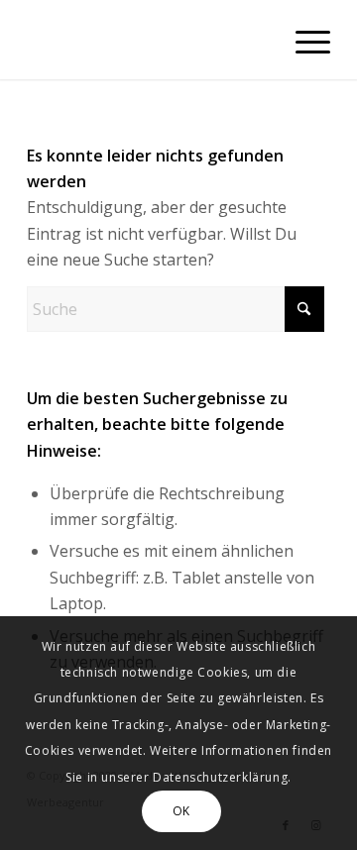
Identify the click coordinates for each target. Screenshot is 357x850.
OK (181, 810)
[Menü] (303, 39)
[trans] (148, 39)
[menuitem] (303, 39)
